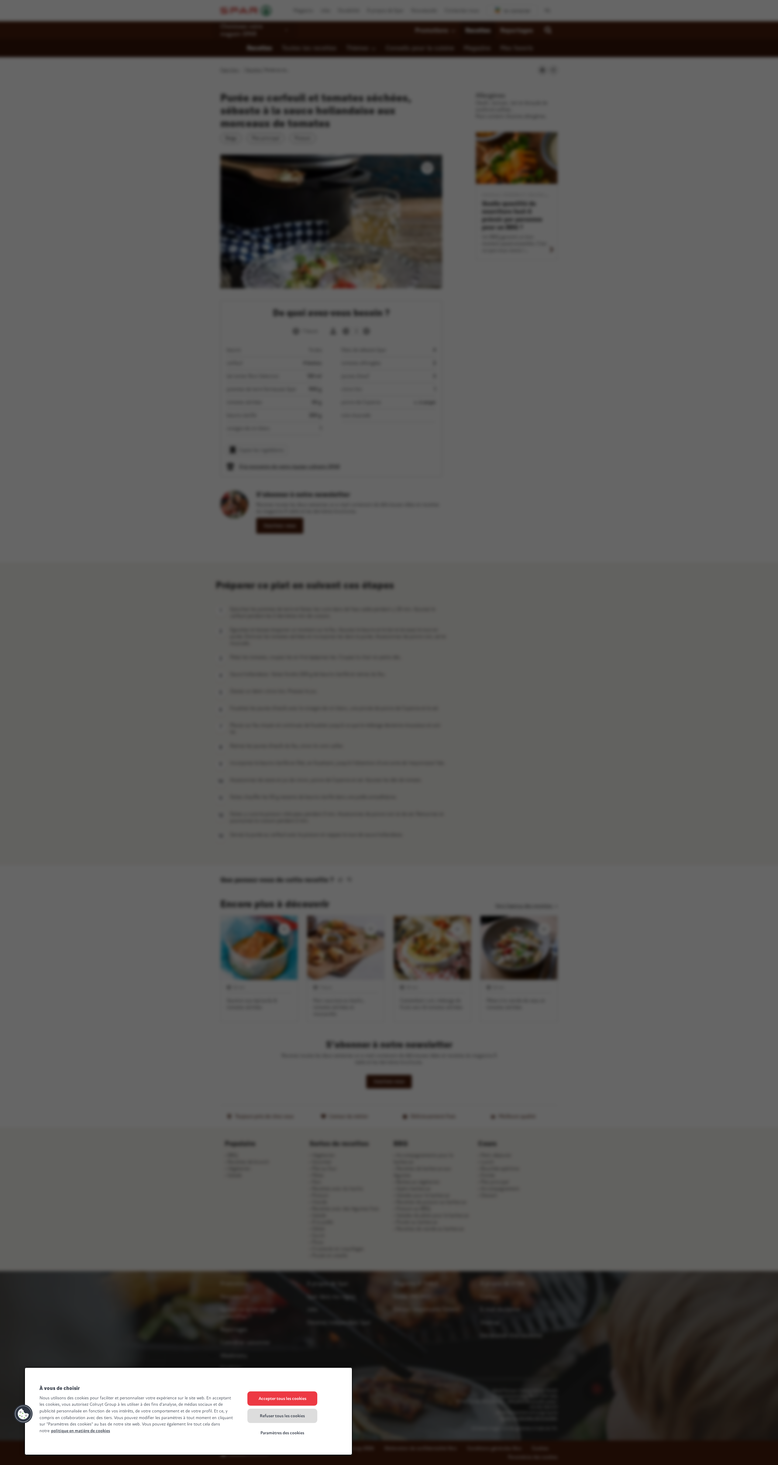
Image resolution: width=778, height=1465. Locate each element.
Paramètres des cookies (282, 1433)
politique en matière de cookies (80, 1430)
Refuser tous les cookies (282, 1415)
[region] (188, 1411)
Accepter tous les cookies (282, 1398)
